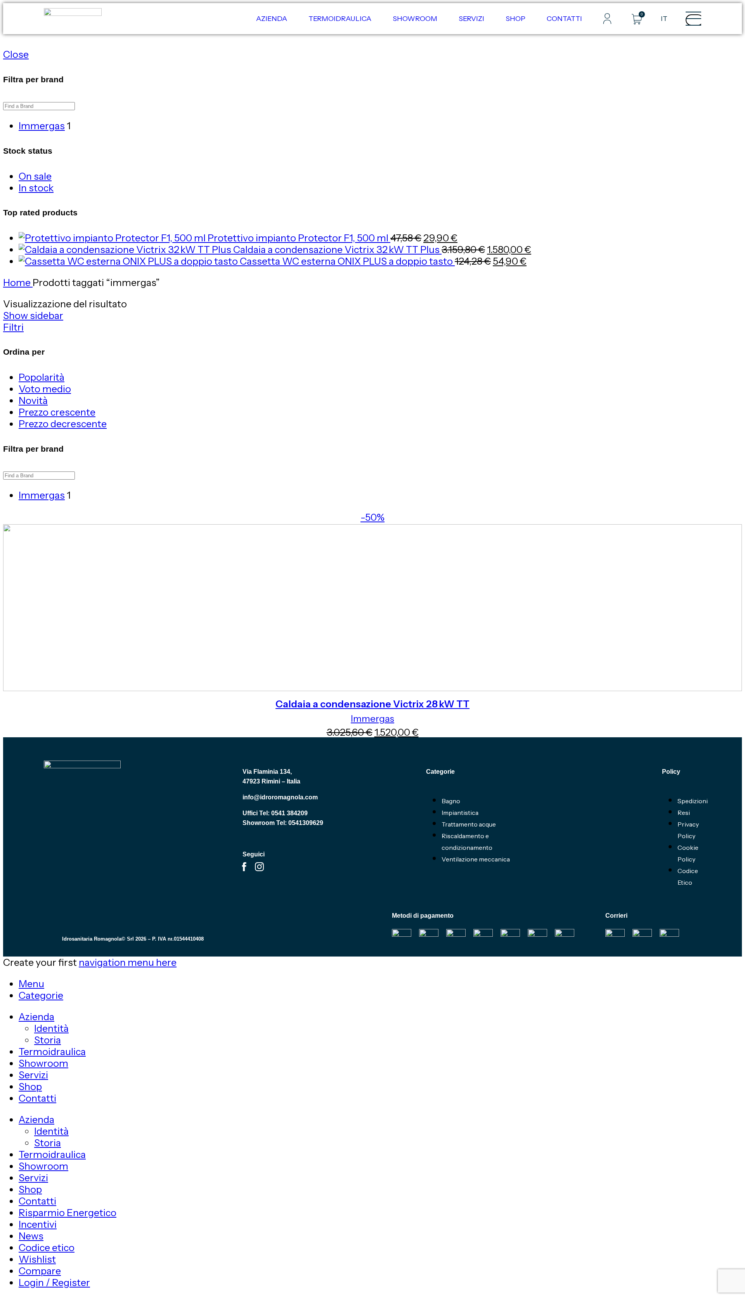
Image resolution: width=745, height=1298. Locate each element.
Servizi (471, 18)
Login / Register (54, 1282)
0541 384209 (289, 813)
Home (18, 282)
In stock (36, 188)
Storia (47, 1040)
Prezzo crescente (57, 412)
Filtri (13, 327)
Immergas (372, 718)
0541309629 (305, 823)
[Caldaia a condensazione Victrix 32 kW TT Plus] (126, 249)
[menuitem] (664, 18)
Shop (515, 18)
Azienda (271, 18)
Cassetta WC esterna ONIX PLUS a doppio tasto (347, 261)
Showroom (415, 18)
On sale (35, 176)
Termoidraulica (339, 18)
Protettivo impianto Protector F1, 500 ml (299, 238)
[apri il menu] (694, 20)
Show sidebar (33, 315)
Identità (51, 1028)
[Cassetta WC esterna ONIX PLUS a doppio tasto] (129, 261)
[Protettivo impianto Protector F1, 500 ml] (113, 238)
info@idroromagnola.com (280, 797)
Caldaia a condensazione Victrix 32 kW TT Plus (337, 249)
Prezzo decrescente (63, 424)
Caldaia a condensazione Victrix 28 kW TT (372, 704)
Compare (40, 1271)
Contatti (564, 18)
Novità (33, 400)
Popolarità (41, 377)
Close (16, 54)
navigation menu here (128, 962)
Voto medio (45, 389)
